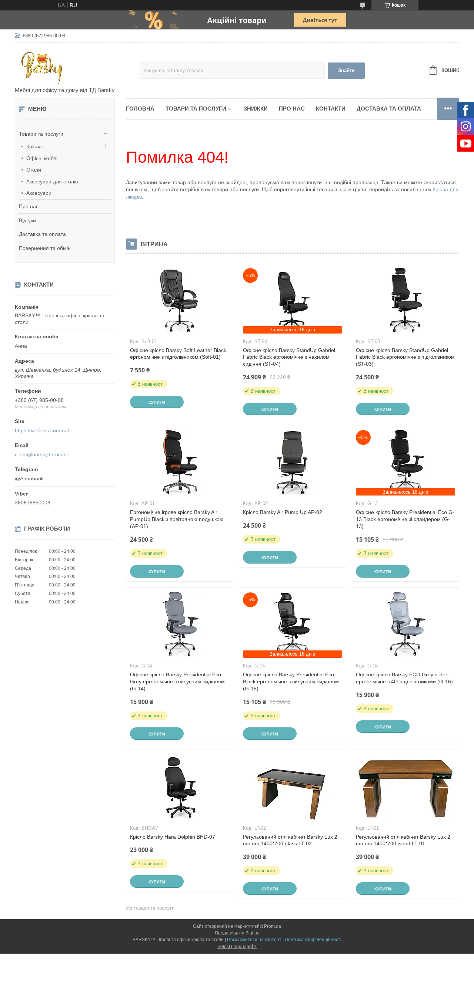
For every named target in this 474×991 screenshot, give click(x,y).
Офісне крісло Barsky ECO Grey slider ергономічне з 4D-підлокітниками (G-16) (404, 678)
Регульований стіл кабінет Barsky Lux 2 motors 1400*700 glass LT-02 (290, 840)
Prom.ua (272, 926)
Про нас (29, 206)
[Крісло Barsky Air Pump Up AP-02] (292, 462)
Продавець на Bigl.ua (237, 933)
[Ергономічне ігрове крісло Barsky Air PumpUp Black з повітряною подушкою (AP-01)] (179, 462)
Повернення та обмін (45, 248)
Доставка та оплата (42, 234)
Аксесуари (38, 193)
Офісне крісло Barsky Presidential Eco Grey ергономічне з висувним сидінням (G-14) (177, 681)
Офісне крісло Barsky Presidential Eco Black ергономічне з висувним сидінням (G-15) (291, 681)
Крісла (34, 146)
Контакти (331, 108)
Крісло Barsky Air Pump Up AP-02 (282, 512)
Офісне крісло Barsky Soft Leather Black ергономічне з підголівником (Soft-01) (178, 353)
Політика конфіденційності (313, 939)
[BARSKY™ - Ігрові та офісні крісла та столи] (77, 65)
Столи (33, 170)
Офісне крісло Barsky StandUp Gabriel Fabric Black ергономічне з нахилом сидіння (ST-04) (289, 357)
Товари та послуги (41, 134)
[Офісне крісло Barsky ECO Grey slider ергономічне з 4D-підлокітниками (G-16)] (405, 624)
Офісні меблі (41, 158)
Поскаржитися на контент (254, 939)
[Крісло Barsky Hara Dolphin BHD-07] (179, 787)
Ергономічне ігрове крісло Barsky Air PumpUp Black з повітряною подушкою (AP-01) (177, 519)
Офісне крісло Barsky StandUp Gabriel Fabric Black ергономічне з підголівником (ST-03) (405, 357)
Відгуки (27, 220)
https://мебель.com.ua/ (42, 430)
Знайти (346, 70)
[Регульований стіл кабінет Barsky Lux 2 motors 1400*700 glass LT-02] (292, 787)
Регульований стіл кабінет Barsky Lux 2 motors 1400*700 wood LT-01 (403, 840)
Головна (140, 108)
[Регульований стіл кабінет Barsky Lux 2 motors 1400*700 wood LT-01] (405, 787)
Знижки (256, 108)
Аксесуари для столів (52, 182)
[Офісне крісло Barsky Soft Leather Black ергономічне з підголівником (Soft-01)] (179, 300)
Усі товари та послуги (150, 908)
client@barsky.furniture (42, 454)
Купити (156, 402)
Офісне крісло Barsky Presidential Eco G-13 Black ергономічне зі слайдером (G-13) (405, 519)
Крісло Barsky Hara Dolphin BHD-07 (172, 837)
